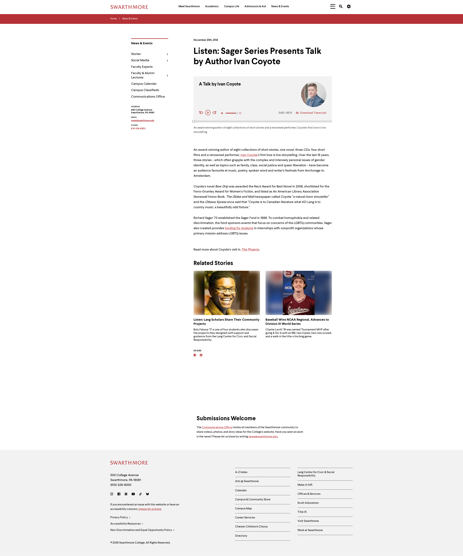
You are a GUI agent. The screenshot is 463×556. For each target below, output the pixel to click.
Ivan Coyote (249, 155)
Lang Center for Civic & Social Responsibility (316, 474)
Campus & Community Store (252, 499)
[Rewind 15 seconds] (201, 113)
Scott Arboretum (308, 503)
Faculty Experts (142, 67)
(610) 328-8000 (120, 485)
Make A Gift (305, 485)
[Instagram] (112, 494)
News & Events (141, 43)
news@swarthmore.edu (263, 436)
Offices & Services (309, 494)
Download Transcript (313, 113)
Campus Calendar (144, 83)
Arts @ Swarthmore (247, 481)
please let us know (149, 509)
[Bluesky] (147, 494)
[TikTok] (140, 494)
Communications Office (148, 96)
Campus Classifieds (145, 90)
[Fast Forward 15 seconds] (215, 113)
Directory (241, 535)
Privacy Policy (119, 517)
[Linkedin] (201, 355)
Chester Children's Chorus (251, 526)
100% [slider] (236, 113)
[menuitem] (189, 7)
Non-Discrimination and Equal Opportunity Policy (141, 530)
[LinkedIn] (126, 494)
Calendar (241, 490)
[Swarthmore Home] (129, 463)
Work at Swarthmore (310, 530)
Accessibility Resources (125, 523)
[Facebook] (195, 355)
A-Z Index (241, 472)
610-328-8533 (138, 129)
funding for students (239, 228)
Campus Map (243, 508)
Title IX (302, 512)
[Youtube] (133, 494)
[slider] (193, 121)
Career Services (245, 517)
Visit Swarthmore (308, 521)
